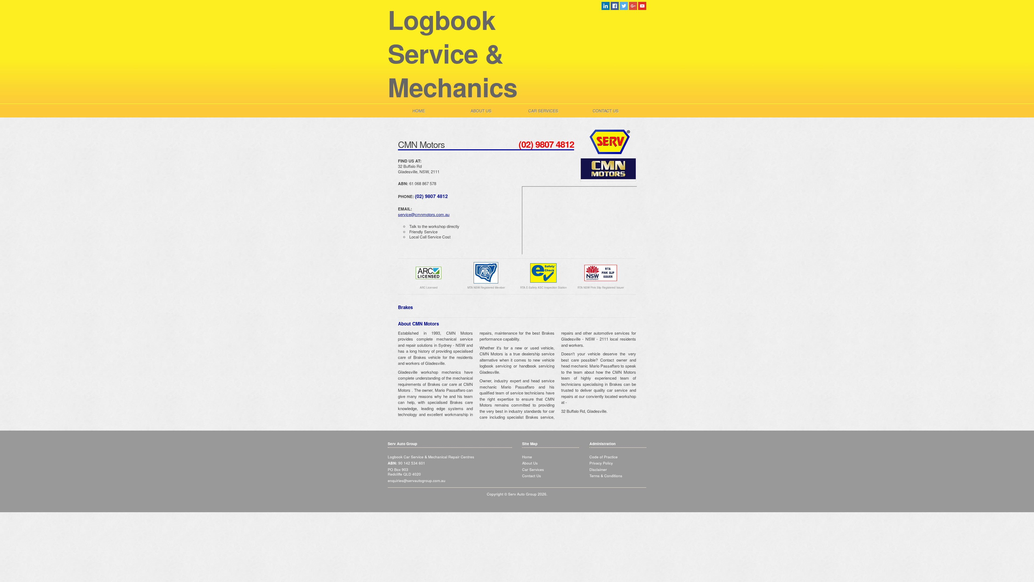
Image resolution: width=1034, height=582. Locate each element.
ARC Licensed (429, 287)
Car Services (543, 110)
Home (419, 110)
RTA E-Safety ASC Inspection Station (543, 287)
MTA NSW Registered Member (486, 287)
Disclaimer (598, 469)
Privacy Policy (601, 463)
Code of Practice (603, 456)
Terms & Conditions (605, 475)
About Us (481, 110)
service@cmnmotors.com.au (423, 214)
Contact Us (606, 110)
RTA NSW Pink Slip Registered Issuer (601, 287)
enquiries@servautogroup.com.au (416, 480)
